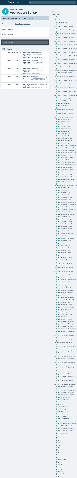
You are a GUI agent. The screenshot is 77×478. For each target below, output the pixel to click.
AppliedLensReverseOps (65, 226)
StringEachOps (62, 414)
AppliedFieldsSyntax (64, 128)
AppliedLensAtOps (63, 190)
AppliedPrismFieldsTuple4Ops (63, 271)
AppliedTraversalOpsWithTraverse (65, 366)
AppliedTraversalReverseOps (67, 374)
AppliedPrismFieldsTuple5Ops (63, 275)
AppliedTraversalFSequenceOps (64, 335)
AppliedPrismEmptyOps (65, 260)
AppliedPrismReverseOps (65, 292)
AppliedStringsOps (64, 312)
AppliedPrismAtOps (64, 250)
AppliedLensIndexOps (64, 211)
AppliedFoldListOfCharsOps (66, 157)
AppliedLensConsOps (64, 192)
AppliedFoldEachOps (64, 136)
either (60, 445)
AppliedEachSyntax (64, 121)
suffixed (60, 471)
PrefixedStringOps (64, 411)
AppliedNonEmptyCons (64, 240)
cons (59, 440)
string (60, 469)
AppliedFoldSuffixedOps (65, 176)
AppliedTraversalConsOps (66, 321)
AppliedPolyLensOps (64, 245)
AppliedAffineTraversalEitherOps (65, 37)
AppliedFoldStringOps (65, 174)
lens (59, 457)
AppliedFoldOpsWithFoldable (67, 164)
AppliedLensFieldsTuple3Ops (67, 204)
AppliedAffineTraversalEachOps (64, 33)
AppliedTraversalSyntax (65, 386)
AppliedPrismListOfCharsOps (67, 279)
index (59, 454)
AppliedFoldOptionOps (65, 167)
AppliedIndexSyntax (64, 187)
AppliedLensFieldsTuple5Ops (67, 209)
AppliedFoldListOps (64, 160)
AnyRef (30, 18)
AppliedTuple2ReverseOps (66, 392)
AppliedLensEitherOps (65, 197)
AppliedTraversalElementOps (67, 328)
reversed (60, 466)
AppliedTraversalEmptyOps (66, 331)
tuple (59, 476)
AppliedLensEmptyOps (64, 199)
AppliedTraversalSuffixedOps (63, 380)
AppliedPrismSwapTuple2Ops (66, 300)
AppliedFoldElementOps (65, 140)
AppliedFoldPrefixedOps (65, 169)
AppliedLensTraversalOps (66, 238)
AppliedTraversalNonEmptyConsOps (65, 362)
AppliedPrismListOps (64, 282)
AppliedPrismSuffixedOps (66, 297)
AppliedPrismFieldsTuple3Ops (63, 267)
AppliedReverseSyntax (65, 304)
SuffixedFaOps (62, 416)
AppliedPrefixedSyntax (65, 248)
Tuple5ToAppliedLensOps (65, 430)
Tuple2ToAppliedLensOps (65, 421)
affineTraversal (63, 433)
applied (21, 9)
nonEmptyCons (62, 459)
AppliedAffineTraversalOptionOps (65, 76)
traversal (61, 474)
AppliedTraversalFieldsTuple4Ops (65, 346)
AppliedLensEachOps (64, 195)
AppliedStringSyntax (64, 309)
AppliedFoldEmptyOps (64, 143)
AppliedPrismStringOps (65, 295)
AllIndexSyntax (62, 22)
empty (59, 447)
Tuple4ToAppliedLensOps (65, 428)
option (60, 462)
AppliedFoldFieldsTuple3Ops (67, 148)
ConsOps (60, 402)
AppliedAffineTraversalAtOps (63, 26)
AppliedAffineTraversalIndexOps (64, 59)
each (59, 442)
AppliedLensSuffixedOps (65, 231)
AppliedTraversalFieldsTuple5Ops (65, 350)
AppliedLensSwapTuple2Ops (66, 233)
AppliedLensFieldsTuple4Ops (67, 207)
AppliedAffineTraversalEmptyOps (64, 41)
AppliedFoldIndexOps (64, 155)
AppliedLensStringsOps (65, 228)
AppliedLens (37, 54)
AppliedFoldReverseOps (65, 172)
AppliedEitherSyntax (64, 124)
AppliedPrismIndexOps (65, 277)
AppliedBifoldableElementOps (63, 109)
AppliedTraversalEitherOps (66, 326)
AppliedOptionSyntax (64, 243)
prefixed (60, 464)
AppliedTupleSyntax (64, 397)
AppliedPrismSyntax (64, 302)
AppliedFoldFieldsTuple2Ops (67, 145)
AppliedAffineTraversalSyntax (64, 98)
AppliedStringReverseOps (66, 307)
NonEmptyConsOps (63, 406)
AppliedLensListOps (64, 216)
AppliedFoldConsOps (64, 133)
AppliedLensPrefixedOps (65, 223)
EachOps (60, 404)
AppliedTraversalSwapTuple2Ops (64, 384)
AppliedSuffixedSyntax (65, 314)
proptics (12, 9)
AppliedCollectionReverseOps (63, 117)
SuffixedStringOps (64, 418)
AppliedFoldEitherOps (65, 138)
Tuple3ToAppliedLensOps (65, 426)
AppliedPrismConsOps (64, 252)
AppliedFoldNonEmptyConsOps (67, 162)
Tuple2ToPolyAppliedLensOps (67, 423)
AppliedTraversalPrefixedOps (63, 372)
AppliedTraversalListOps (66, 358)
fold (59, 452)
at (58, 438)
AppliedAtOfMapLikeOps (65, 100)
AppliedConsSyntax (64, 119)
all (59, 435)
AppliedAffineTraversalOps (66, 72)
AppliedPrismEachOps (64, 255)
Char (27, 56)
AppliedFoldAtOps (63, 131)
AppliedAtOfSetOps (64, 103)
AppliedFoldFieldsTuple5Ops (67, 152)
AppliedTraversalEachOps (66, 324)
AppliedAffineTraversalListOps (64, 67)
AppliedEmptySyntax (64, 126)
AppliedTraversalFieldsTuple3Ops (65, 342)
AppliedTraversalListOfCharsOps (64, 356)
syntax (17, 9)
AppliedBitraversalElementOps (64, 113)
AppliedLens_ (38, 78)
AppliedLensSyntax (64, 235)
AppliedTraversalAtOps (65, 319)
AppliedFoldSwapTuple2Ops (66, 179)
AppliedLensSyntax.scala (22, 24)
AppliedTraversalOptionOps (66, 368)
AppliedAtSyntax (63, 105)
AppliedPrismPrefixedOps (66, 290)
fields (60, 450)
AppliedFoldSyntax (64, 181)
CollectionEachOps (64, 399)
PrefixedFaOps (62, 409)
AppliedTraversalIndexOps (66, 352)
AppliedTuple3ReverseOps (66, 394)
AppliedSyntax (62, 316)
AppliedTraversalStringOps (66, 376)
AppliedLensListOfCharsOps (66, 214)
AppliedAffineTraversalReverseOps (65, 84)
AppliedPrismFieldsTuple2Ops (63, 264)
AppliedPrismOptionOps (65, 288)
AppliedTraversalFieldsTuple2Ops (65, 339)
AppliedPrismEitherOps (65, 257)
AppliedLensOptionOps (65, 221)
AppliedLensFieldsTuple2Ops (67, 202)
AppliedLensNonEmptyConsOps (67, 219)
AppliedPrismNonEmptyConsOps (63, 286)
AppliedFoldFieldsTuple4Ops (67, 150)
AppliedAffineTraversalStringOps (65, 87)
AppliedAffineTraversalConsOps (64, 30)
